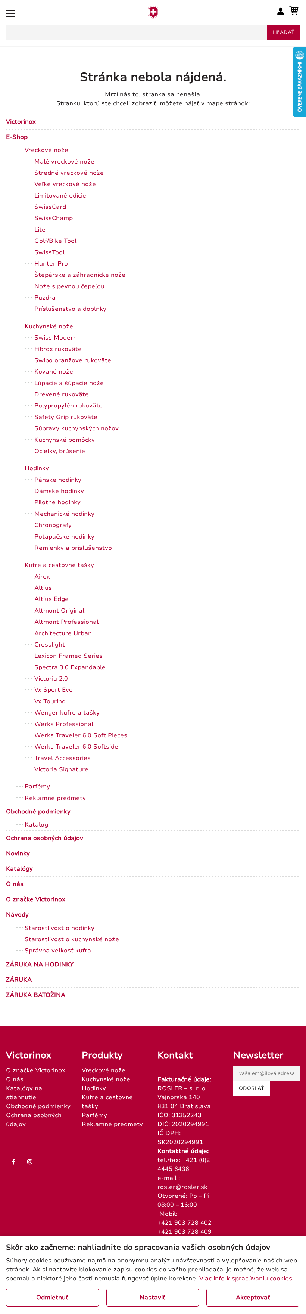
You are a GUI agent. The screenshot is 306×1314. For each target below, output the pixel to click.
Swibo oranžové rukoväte (72, 360)
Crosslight (49, 645)
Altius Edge (51, 599)
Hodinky (37, 468)
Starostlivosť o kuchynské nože (72, 939)
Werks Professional (63, 724)
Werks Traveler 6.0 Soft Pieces (80, 735)
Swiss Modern (55, 338)
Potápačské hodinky (64, 537)
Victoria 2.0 (51, 679)
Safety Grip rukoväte (65, 417)
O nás (15, 884)
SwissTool (49, 252)
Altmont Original (59, 611)
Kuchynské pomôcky (64, 440)
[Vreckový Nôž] (153, 17)
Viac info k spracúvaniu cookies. (246, 1278)
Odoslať (251, 1088)
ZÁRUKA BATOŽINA (35, 995)
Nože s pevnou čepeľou (69, 286)
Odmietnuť (52, 1297)
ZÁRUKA (19, 980)
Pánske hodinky (57, 480)
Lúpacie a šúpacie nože (69, 383)
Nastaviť (152, 1297)
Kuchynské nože (49, 326)
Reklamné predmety (55, 798)
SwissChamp (53, 218)
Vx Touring (50, 701)
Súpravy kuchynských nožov (76, 428)
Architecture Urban (63, 633)
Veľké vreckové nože (65, 184)
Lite (40, 230)
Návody (17, 915)
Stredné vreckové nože (69, 173)
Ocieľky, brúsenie (59, 451)
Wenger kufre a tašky (67, 713)
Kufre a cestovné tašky (59, 565)
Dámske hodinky (59, 491)
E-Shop (17, 137)
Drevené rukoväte (61, 394)
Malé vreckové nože (64, 162)
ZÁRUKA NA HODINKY (40, 964)
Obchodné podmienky (38, 812)
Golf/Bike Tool (55, 241)
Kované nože (53, 372)
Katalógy (19, 869)
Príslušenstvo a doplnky (70, 309)
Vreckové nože (46, 150)
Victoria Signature (61, 769)
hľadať (283, 32)
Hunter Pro (51, 264)
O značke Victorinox (35, 899)
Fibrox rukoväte (58, 349)
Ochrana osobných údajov (44, 838)
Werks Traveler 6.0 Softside (76, 747)
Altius (43, 588)
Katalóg (36, 825)
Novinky (18, 853)
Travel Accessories (62, 758)
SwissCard (50, 207)
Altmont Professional (66, 622)
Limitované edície (60, 196)
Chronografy (53, 525)
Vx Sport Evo (53, 690)
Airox (42, 577)
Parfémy (37, 786)
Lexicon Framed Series (68, 656)
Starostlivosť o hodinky (59, 928)
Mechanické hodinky (64, 514)
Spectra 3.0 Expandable (70, 667)
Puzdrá (45, 298)
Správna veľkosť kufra (58, 950)
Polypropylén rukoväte (68, 406)
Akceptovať (253, 1297)
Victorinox (21, 122)
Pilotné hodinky (57, 502)
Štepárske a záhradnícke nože (79, 275)
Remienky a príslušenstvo (73, 548)
